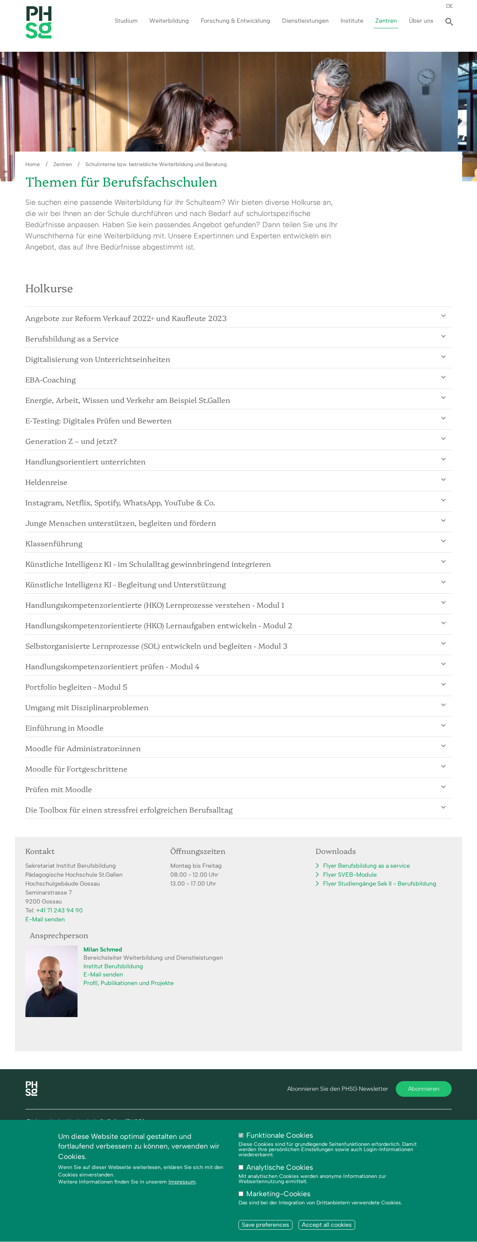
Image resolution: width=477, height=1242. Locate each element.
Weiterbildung (169, 20)
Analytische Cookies (279, 1167)
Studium (126, 20)
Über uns (421, 20)
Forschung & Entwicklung (235, 20)
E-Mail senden (45, 919)
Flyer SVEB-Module (350, 874)
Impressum (182, 1182)
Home (32, 164)
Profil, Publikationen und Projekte (128, 983)
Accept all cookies (327, 1225)
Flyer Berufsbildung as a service (366, 865)
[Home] (31, 1094)
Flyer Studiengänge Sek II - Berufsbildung (379, 883)
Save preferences (265, 1225)
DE (449, 6)
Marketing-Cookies (278, 1193)
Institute (352, 20)
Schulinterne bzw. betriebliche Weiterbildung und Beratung (156, 164)
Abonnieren (423, 1088)
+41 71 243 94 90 (59, 910)
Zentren (386, 20)
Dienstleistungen (305, 20)
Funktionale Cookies (279, 1135)
